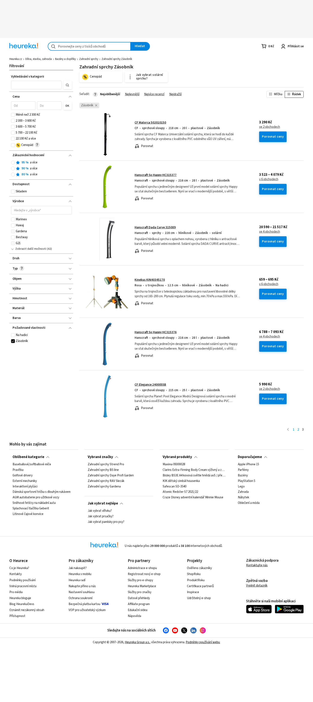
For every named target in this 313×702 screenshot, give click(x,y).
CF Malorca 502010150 (150, 122)
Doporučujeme (250, 457)
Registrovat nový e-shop (144, 574)
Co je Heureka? (19, 568)
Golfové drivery (23, 475)
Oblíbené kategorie (28, 457)
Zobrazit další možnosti (30, 249)
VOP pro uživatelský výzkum (87, 610)
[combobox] (89, 46)
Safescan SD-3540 (174, 486)
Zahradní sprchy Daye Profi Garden (111, 475)
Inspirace (193, 592)
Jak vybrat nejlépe (103, 503)
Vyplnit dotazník (256, 585)
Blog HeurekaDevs (21, 604)
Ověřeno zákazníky (199, 568)
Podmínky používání (22, 580)
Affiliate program (139, 604)
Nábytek (243, 498)
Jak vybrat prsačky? (100, 516)
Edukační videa (137, 610)
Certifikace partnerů (200, 586)
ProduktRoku (196, 580)
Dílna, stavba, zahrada (38, 59)
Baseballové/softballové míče (32, 464)
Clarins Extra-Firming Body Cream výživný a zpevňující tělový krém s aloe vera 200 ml (194, 470)
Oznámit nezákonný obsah (26, 610)
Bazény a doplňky (65, 59)
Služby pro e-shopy (140, 580)
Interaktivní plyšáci (25, 486)
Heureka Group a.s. (137, 642)
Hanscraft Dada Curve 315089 (155, 227)
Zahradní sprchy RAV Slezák (106, 481)
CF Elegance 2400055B (150, 384)
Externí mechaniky (25, 481)
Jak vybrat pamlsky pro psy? (106, 522)
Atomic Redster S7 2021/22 (180, 492)
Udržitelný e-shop (199, 598)
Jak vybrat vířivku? (100, 511)
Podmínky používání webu (203, 642)
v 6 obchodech (268, 179)
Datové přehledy (139, 598)
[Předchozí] (288, 429)
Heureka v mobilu (80, 574)
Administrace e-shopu (142, 568)
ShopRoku (194, 574)
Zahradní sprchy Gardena (104, 486)
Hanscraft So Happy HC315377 (156, 175)
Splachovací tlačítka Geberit (31, 508)
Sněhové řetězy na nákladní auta (34, 503)
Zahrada (243, 492)
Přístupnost (17, 616)
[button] (36, 85)
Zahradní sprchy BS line (103, 470)
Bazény (243, 475)
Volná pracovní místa (22, 586)
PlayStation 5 (246, 481)
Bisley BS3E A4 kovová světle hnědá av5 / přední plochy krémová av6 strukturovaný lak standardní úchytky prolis (194, 475)
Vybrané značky (100, 457)
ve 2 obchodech (269, 127)
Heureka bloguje (20, 598)
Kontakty (15, 574)
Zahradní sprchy (88, 59)
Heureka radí (77, 580)
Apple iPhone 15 (248, 464)
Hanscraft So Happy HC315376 (156, 332)
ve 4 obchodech (269, 232)
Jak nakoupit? (78, 568)
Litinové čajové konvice (28, 514)
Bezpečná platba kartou (84, 604)
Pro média (16, 592)
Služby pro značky (139, 592)
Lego (241, 486)
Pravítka (18, 470)
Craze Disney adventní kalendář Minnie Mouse (193, 498)
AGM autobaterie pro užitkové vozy (36, 498)
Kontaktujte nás (257, 565)
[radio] (13, 162)
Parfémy (243, 470)
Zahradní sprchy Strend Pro (106, 464)
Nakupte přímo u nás (82, 586)
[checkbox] (13, 115)
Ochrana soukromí (80, 598)
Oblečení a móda (249, 503)
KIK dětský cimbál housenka (181, 481)
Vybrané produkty (177, 457)
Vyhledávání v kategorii (27, 76)
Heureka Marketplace (142, 586)
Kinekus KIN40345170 (150, 280)
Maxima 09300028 (174, 464)
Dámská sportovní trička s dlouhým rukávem (41, 492)
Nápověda (134, 616)
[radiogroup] (41, 168)
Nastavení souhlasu (82, 592)
